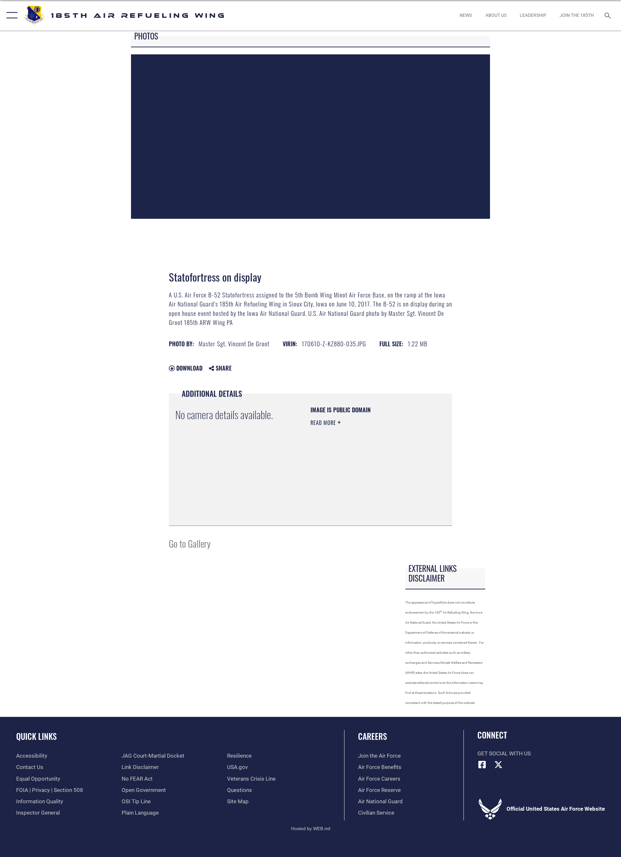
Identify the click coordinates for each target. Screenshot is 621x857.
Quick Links (36, 736)
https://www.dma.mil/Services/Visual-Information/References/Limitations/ (349, 486)
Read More (324, 423)
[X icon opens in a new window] (498, 764)
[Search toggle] (608, 15)
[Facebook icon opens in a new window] (482, 764)
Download (188, 368)
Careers (372, 736)
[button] (10, 15)
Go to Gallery (190, 543)
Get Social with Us (504, 754)
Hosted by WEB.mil (310, 828)
